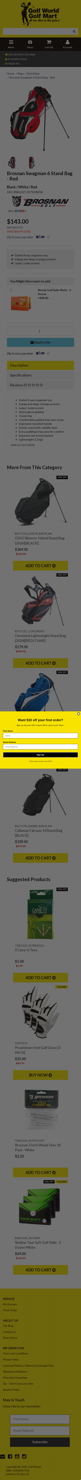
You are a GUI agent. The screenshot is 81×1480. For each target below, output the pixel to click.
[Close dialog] (78, 713)
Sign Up (40, 755)
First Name (8, 731)
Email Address (9, 742)
